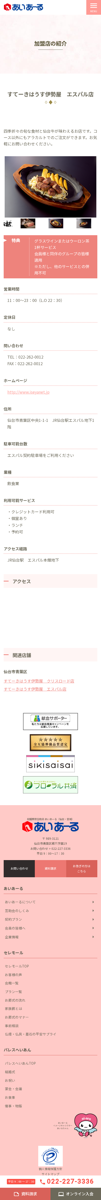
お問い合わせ (19, 868)
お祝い (10, 1080)
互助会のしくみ (50, 911)
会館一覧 (12, 983)
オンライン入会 (75, 1194)
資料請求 (50, 868)
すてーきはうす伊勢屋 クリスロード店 (39, 681)
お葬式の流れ (15, 1000)
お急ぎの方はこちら (81, 868)
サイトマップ (50, 1174)
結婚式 (10, 1071)
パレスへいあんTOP (20, 1063)
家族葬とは (13, 1008)
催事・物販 (13, 1105)
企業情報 (50, 937)
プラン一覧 (13, 991)
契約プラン (50, 919)
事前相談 (12, 1025)
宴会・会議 (13, 1088)
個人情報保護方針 (50, 1169)
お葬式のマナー (17, 1017)
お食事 (10, 1097)
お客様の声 (13, 974)
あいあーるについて (50, 902)
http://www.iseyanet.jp (28, 392)
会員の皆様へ (50, 928)
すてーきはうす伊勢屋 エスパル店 (35, 689)
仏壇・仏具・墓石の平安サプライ (30, 1034)
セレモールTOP (17, 966)
